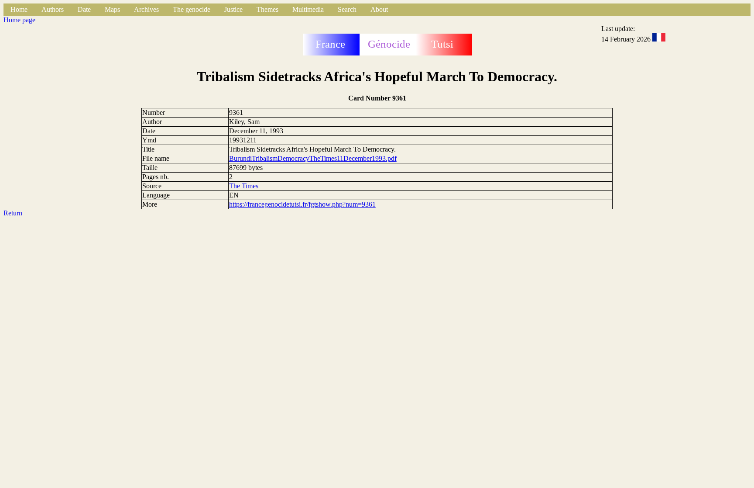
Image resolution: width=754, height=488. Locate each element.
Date (84, 9)
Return (12, 213)
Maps (112, 9)
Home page (19, 20)
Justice (233, 9)
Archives (146, 9)
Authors (52, 9)
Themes (267, 9)
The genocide (191, 9)
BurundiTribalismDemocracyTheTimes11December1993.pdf (313, 158)
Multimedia (308, 9)
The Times (243, 186)
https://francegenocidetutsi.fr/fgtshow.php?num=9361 (302, 204)
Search (347, 9)
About (379, 9)
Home (18, 9)
